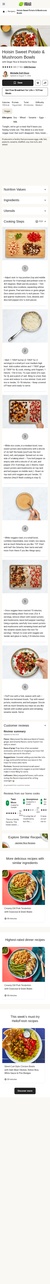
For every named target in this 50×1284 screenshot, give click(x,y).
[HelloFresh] (25, 4)
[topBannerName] (25, 20)
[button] (25, 200)
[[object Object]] (38, 83)
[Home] (3, 11)
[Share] (45, 83)
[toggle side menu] (3, 4)
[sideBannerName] (25, 166)
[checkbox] (3, 67)
